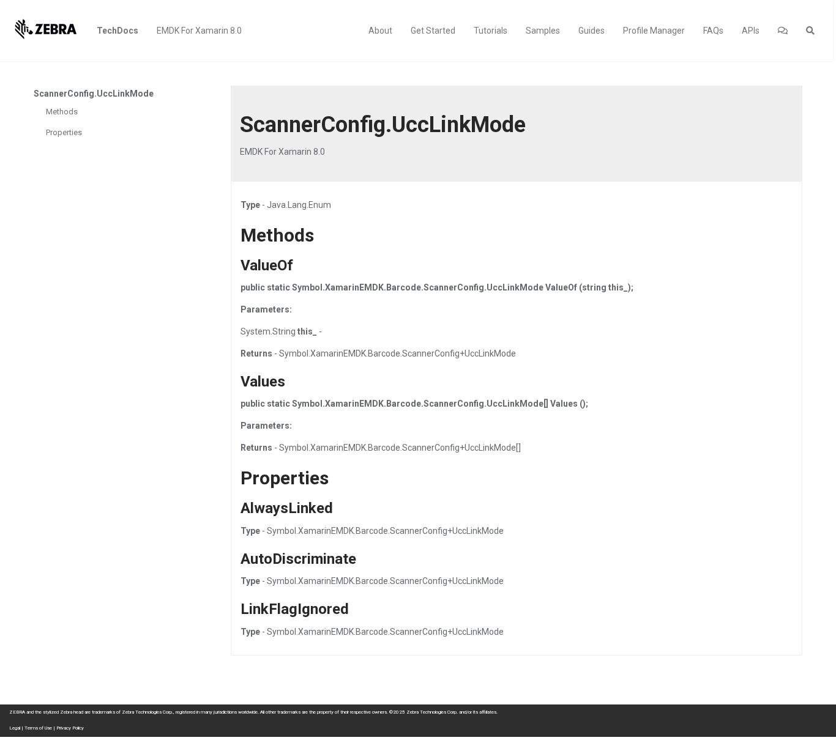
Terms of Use (38, 728)
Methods (62, 111)
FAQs (713, 30)
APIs (750, 30)
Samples (543, 30)
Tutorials (490, 30)
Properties (64, 132)
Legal (14, 728)
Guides (591, 30)
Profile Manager (654, 30)
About (380, 30)
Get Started (433, 30)
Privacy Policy (70, 728)
